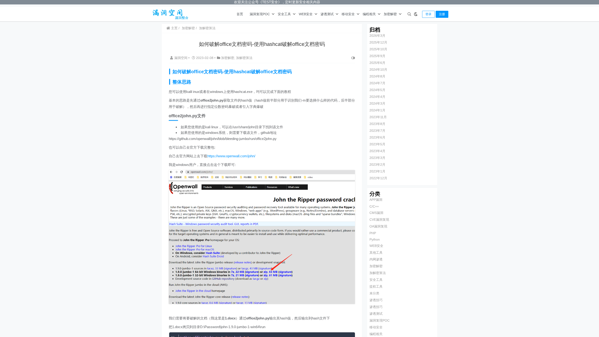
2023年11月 (378, 117)
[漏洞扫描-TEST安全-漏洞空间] (169, 14)
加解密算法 (207, 28)
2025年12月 (378, 42)
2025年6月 (377, 63)
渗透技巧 (376, 300)
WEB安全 (306, 14)
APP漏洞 (375, 199)
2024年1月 (377, 110)
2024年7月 (377, 83)
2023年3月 (377, 158)
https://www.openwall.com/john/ (231, 156)
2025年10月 (378, 49)
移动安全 (348, 14)
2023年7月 (377, 130)
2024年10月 (378, 69)
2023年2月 (377, 164)
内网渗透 (376, 259)
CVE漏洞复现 (379, 219)
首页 (240, 14)
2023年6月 (377, 137)
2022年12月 (378, 178)
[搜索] (409, 14)
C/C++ (374, 206)
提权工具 (376, 286)
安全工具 (284, 14)
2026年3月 (377, 35)
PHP (372, 233)
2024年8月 (377, 76)
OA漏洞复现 (378, 226)
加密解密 (390, 14)
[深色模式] (416, 14)
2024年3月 (377, 103)
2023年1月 (377, 171)
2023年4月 (377, 151)
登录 (428, 14)
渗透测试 (327, 14)
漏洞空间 (181, 58)
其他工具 (376, 252)
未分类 (374, 293)
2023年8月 (377, 124)
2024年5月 (377, 90)
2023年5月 (377, 144)
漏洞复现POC (260, 14)
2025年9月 (377, 56)
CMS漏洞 (376, 213)
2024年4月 (377, 97)
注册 (442, 14)
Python (374, 239)
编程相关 (369, 14)
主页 (174, 28)
